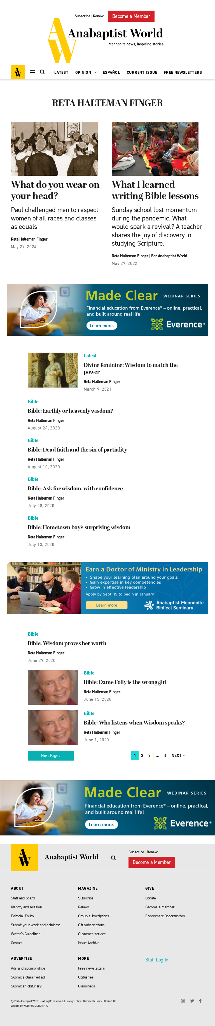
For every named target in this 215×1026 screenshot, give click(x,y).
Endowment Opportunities (165, 916)
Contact (16, 943)
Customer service (92, 934)
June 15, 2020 (98, 699)
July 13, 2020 (41, 544)
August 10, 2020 (44, 467)
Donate (150, 898)
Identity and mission (26, 907)
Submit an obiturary (26, 986)
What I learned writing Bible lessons (155, 191)
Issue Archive (88, 943)
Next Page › (50, 755)
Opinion (84, 72)
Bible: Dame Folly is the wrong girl (125, 683)
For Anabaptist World (169, 256)
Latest (61, 72)
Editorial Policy (22, 916)
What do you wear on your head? (55, 191)
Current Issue (142, 72)
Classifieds (86, 986)
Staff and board (23, 898)
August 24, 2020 (44, 428)
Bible (33, 402)
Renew (98, 16)
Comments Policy (92, 1001)
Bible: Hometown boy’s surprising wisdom (79, 528)
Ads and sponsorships (28, 968)
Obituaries (86, 977)
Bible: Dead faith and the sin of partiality (77, 450)
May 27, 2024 (24, 247)
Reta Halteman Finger (29, 239)
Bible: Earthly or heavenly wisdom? (70, 411)
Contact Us (110, 1001)
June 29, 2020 (42, 660)
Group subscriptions (93, 916)
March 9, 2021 (98, 389)
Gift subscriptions (91, 925)
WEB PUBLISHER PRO (36, 1006)
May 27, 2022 (124, 263)
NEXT (176, 755)
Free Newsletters (183, 72)
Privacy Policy (73, 1001)
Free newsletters (91, 968)
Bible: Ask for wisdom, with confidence (75, 489)
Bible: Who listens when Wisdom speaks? (134, 723)
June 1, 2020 (96, 740)
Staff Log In (156, 959)
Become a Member (131, 16)
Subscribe (82, 16)
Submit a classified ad (28, 977)
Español (111, 72)
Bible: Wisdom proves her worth (67, 644)
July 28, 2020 (41, 506)
